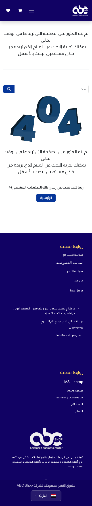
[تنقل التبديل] (31, 11)
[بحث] (9, 89)
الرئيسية (46, 198)
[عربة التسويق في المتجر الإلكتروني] (20, 11)
